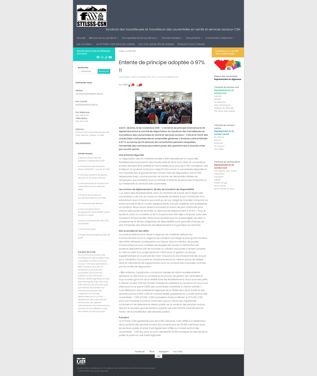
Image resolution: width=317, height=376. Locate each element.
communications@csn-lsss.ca (89, 93)
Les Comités (84, 44)
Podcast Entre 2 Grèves (191, 44)
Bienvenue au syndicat (102, 38)
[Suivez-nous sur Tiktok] (106, 57)
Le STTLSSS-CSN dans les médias (115, 44)
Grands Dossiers (171, 38)
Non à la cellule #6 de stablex (156, 44)
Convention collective (219, 38)
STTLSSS (125, 77)
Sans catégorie (127, 51)
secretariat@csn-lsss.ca (87, 104)
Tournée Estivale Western (91, 203)
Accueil (81, 38)
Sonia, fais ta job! (88, 229)
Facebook (140, 351)
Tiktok (151, 351)
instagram (164, 351)
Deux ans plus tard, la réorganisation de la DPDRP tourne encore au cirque (94, 212)
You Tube (177, 351)
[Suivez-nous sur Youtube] (109, 57)
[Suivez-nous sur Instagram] (102, 57)
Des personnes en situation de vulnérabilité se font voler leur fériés (93, 186)
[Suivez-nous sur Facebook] (98, 57)
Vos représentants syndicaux (139, 38)
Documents (193, 38)
